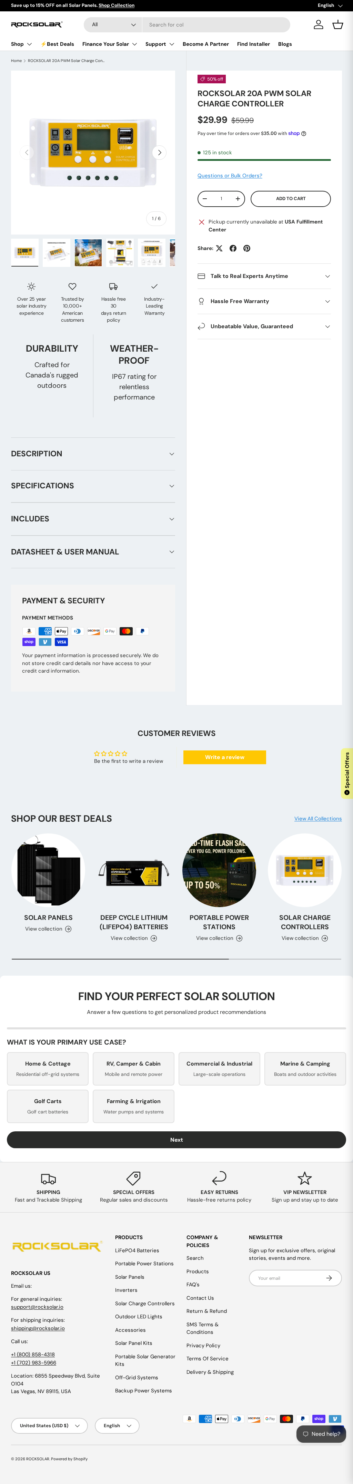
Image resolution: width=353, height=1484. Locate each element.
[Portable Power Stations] (219, 870)
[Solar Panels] (48, 870)
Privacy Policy (203, 1345)
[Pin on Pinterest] (247, 248)
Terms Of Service (207, 1358)
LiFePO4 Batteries (137, 1250)
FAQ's (193, 1284)
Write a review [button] (224, 757)
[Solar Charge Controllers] (305, 870)
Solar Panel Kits (133, 1343)
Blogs (285, 44)
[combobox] (187, 24)
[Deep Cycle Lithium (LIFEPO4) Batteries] (134, 870)
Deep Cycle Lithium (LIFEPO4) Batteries (134, 922)
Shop (17, 44)
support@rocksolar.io (37, 1307)
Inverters (126, 1290)
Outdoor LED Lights (138, 1316)
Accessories (130, 1330)
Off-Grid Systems (136, 1377)
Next (176, 1139)
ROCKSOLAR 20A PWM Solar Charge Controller (66, 60)
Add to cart (291, 198)
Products (197, 1271)
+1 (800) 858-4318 (33, 1354)
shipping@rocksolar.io (38, 1328)
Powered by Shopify (69, 1458)
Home (16, 60)
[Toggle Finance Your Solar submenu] (134, 44)
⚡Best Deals (57, 44)
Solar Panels (48, 917)
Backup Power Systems (143, 1390)
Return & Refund (206, 1311)
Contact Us (200, 1298)
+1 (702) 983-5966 (33, 1362)
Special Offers (347, 773)
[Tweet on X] (219, 248)
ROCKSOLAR (37, 1458)
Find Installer (253, 44)
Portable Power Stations (219, 922)
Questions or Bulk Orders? (230, 175)
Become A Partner (206, 44)
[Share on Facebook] (233, 248)
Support (155, 44)
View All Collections (318, 818)
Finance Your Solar (105, 44)
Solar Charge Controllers (305, 922)
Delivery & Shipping (210, 1372)
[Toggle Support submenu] (172, 44)
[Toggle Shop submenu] (29, 44)
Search (195, 1258)
